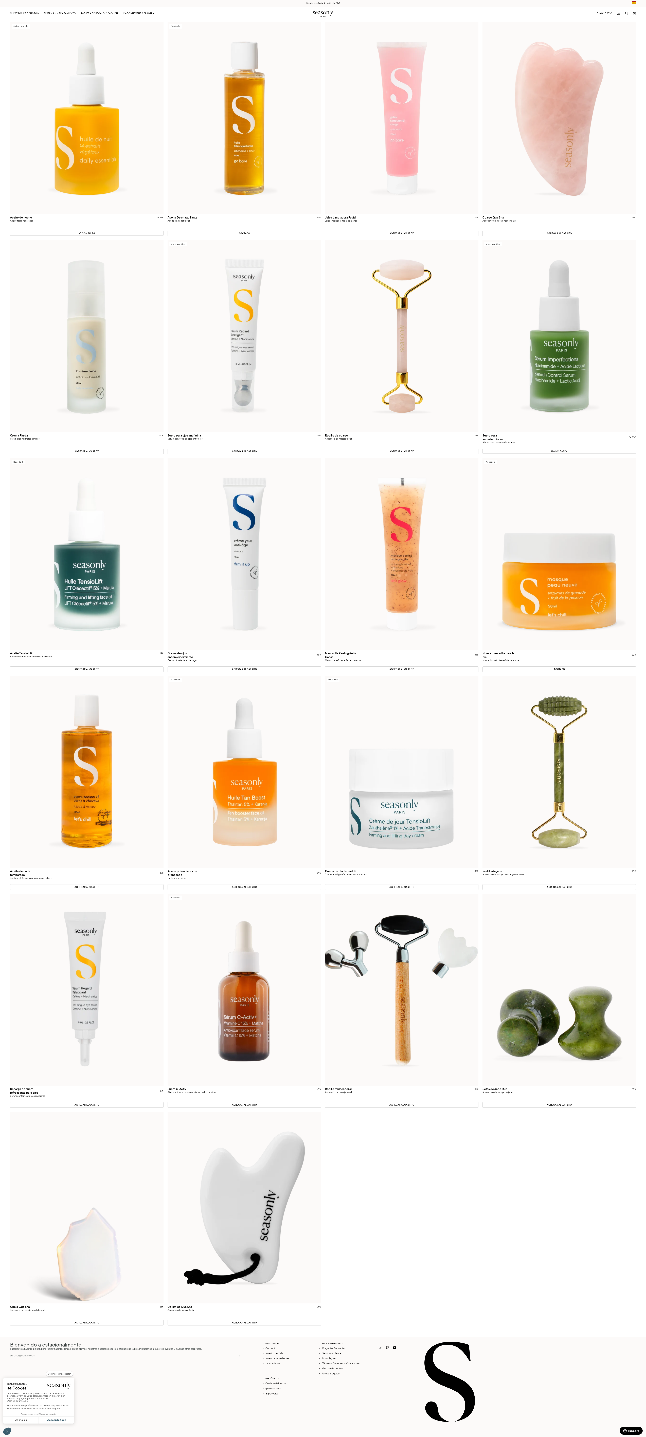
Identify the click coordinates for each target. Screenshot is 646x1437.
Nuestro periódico (275, 1353)
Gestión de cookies (332, 1368)
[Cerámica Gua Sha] (244, 1207)
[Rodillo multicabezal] (401, 990)
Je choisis (21, 1420)
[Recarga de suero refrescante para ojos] (87, 990)
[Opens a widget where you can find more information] (631, 1431)
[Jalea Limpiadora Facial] (401, 118)
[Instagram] (387, 1347)
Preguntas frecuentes (334, 1348)
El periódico (271, 1393)
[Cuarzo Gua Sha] (559, 118)
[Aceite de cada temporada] (87, 772)
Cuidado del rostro (275, 1383)
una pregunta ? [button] (332, 1343)
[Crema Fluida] (87, 336)
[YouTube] (394, 1347)
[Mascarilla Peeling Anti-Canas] (401, 554)
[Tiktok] (380, 1347)
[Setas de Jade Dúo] (559, 990)
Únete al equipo (330, 1373)
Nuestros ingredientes (277, 1358)
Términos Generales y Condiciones (341, 1363)
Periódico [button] (272, 1378)
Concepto (270, 1348)
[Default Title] (401, 118)
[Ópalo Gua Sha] (87, 1207)
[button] (25, 13)
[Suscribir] (235, 1355)
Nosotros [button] (272, 1343)
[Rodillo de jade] (559, 772)
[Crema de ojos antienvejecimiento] (244, 554)
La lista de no (272, 1363)
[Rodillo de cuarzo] (401, 336)
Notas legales (329, 1358)
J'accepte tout (56, 1420)
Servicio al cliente (331, 1353)
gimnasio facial (273, 1388)
